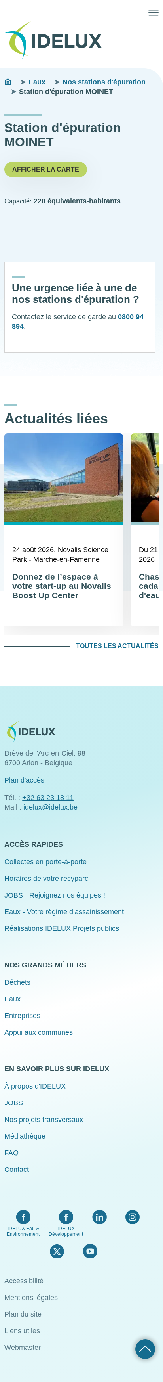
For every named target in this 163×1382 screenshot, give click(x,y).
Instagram (132, 1217)
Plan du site (23, 1314)
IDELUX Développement (66, 1231)
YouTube (90, 1251)
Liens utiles (22, 1331)
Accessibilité (24, 1281)
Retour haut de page (145, 1349)
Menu (153, 13)
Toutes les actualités (117, 646)
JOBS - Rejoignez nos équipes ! (54, 895)
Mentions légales (31, 1298)
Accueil (7, 82)
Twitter (56, 1251)
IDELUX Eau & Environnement (23, 1231)
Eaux (36, 82)
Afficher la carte (45, 169)
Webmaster (22, 1347)
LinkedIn (99, 1217)
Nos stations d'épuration (104, 82)
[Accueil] (56, 40)
